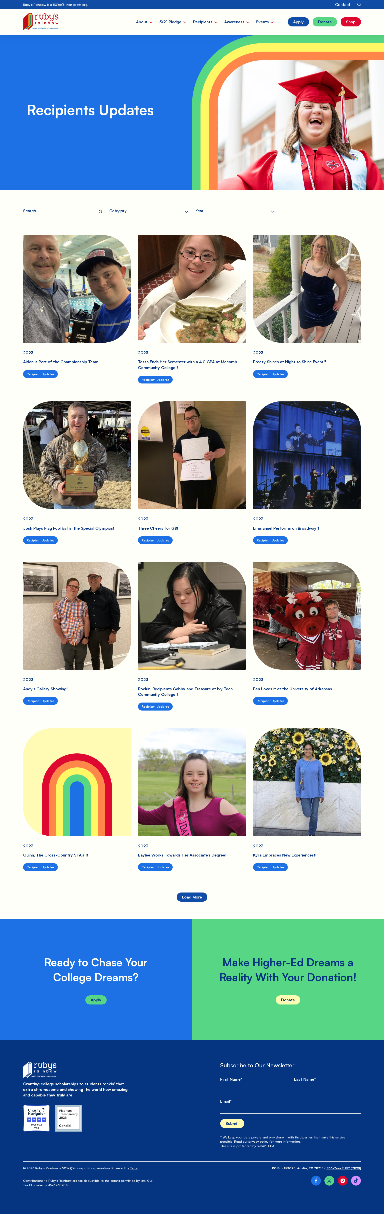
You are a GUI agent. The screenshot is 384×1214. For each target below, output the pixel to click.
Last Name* (305, 1079)
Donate (288, 999)
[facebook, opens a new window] (316, 1181)
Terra (134, 1168)
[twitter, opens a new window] (329, 1181)
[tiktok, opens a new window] (356, 1181)
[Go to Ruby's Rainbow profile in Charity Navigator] (36, 1118)
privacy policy (258, 1141)
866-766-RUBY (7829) (343, 1168)
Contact (342, 4)
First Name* (231, 1079)
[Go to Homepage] (40, 22)
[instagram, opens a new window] (343, 1181)
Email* (226, 1101)
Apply (96, 999)
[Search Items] (359, 4)
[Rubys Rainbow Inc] (68, 1118)
